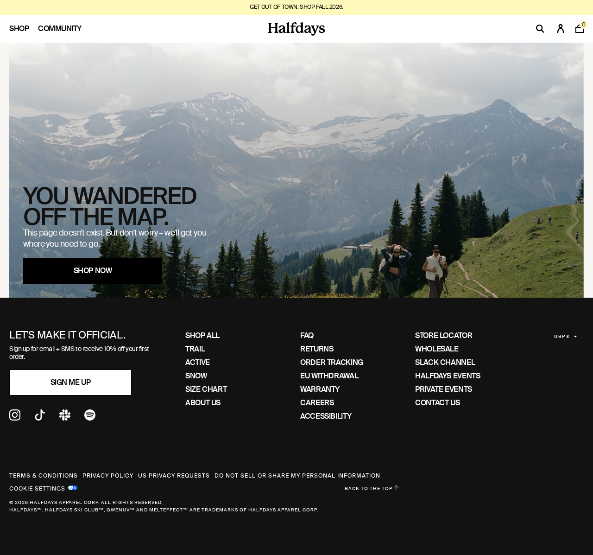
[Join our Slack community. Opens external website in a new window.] (64, 418)
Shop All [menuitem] (202, 335)
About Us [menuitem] (203, 403)
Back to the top (369, 488)
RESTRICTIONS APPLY (344, 7)
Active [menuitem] (197, 362)
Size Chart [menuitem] (206, 389)
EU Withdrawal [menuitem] (329, 376)
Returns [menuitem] (316, 349)
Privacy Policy (107, 475)
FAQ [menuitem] (307, 335)
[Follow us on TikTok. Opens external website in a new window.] (39, 418)
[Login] (560, 28)
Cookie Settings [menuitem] (37, 487)
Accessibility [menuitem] (325, 416)
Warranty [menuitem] (320, 389)
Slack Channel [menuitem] (445, 362)
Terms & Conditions (43, 475)
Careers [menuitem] (317, 403)
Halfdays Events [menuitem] (447, 376)
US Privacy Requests (174, 475)
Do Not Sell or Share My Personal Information (297, 475)
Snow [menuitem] (196, 376)
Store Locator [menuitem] (443, 335)
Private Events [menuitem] (443, 389)
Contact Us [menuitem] (437, 403)
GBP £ (562, 336)
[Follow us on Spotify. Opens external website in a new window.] (89, 418)
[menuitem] (23, 29)
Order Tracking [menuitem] (331, 362)
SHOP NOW (93, 270)
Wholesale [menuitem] (437, 349)
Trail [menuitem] (195, 349)
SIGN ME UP (70, 382)
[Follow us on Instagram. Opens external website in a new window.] (14, 418)
